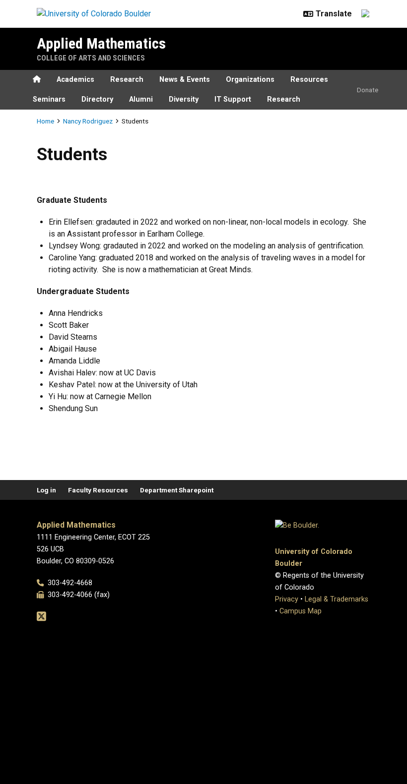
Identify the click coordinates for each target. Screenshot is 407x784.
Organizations (250, 79)
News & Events (184, 79)
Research (126, 79)
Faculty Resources (98, 490)
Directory (97, 99)
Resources (309, 79)
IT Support (232, 99)
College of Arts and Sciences (91, 58)
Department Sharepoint (176, 490)
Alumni (141, 99)
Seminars (49, 99)
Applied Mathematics (101, 43)
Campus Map (300, 611)
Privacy (286, 599)
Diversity (184, 99)
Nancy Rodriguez (88, 121)
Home (45, 121)
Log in (46, 490)
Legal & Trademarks (336, 599)
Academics (75, 79)
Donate (367, 90)
